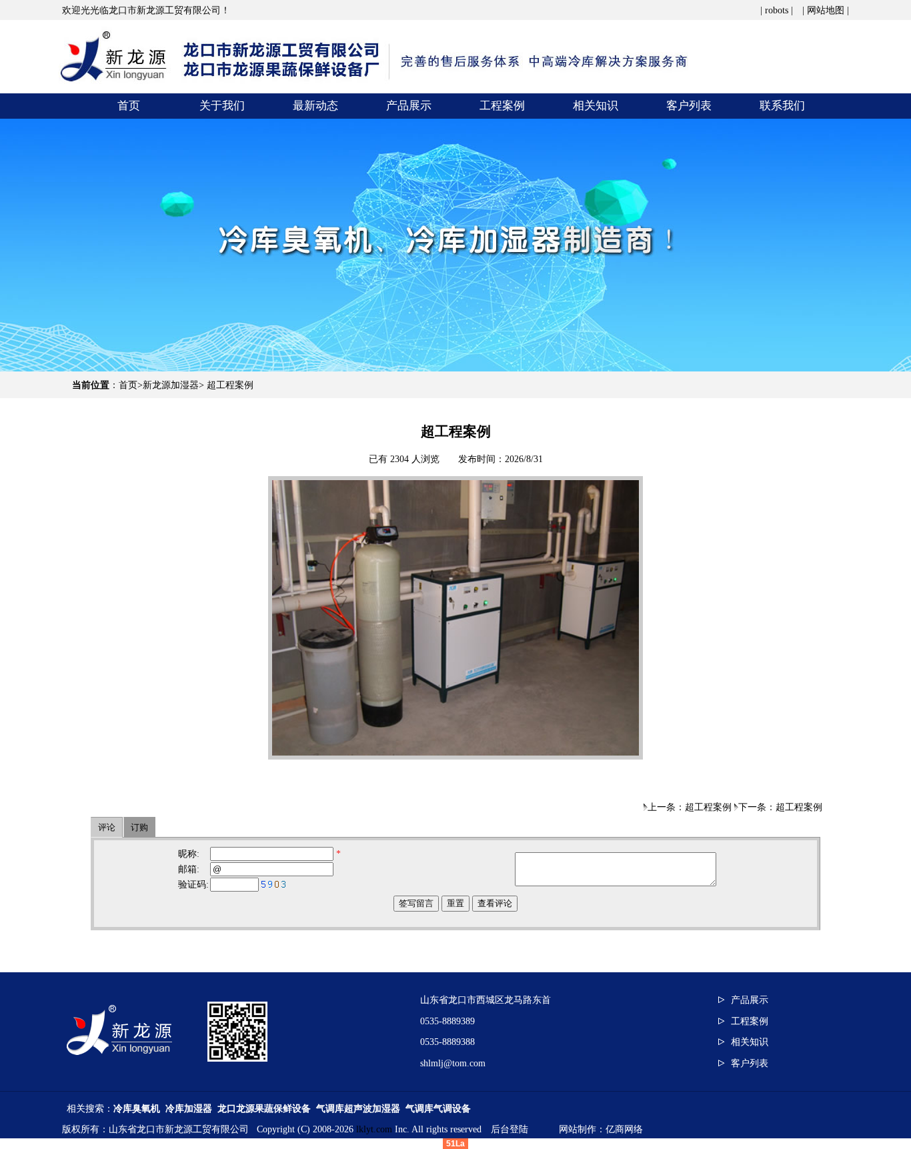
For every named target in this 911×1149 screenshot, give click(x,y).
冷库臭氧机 (136, 1109)
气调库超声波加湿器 (358, 1109)
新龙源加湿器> (175, 385)
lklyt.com (374, 1129)
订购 (139, 827)
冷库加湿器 (188, 1109)
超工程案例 (230, 385)
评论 (106, 827)
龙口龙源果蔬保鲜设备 (264, 1109)
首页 (128, 385)
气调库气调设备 (438, 1109)
